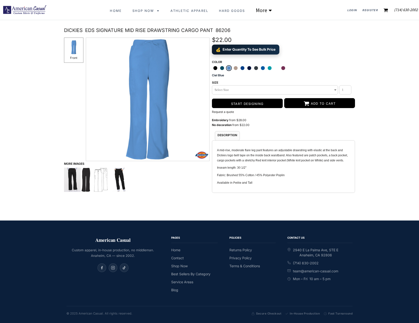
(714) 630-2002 (306, 263)
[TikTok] (124, 267)
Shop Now (179, 266)
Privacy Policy (240, 258)
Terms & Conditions (244, 266)
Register (370, 10)
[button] (146, 10)
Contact (177, 258)
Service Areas (182, 282)
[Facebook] (101, 267)
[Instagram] (113, 267)
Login (352, 10)
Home (175, 250)
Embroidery (220, 120)
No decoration (222, 125)
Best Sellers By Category (190, 274)
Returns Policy (240, 250)
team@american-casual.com (315, 271)
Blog (174, 290)
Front (73, 58)
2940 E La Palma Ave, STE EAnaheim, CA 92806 (315, 252)
